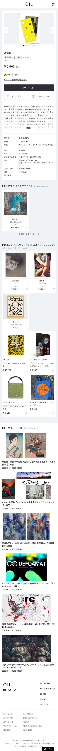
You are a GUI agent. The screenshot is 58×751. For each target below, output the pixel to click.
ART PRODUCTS (47, 689)
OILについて (7, 714)
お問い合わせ (8, 722)
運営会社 (6, 730)
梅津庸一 (8, 53)
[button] (52, 30)
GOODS (43, 694)
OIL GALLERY (28, 714)
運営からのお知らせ (30, 718)
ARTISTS (44, 704)
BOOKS (43, 699)
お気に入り (17, 96)
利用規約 (26, 722)
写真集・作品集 (25, 168)
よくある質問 (8, 718)
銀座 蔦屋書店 (24, 138)
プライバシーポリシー (11, 726)
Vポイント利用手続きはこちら (15, 80)
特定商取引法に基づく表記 (32, 726)
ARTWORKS (45, 684)
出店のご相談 (27, 730)
